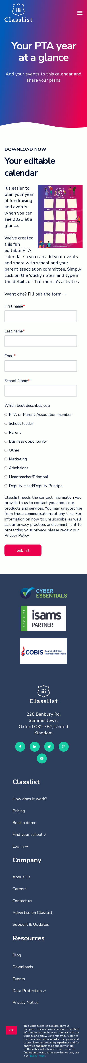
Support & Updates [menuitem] (30, 924)
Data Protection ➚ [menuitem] (29, 990)
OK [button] (11, 1030)
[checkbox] (42, 449)
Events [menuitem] (18, 979)
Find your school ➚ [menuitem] (29, 834)
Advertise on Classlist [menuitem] (32, 912)
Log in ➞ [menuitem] (20, 846)
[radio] (42, 414)
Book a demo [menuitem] (24, 822)
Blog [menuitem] (16, 955)
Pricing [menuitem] (18, 811)
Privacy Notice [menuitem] (25, 1002)
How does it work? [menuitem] (29, 799)
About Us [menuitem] (21, 877)
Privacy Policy (37, 1056)
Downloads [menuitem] (22, 967)
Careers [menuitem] (19, 888)
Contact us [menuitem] (22, 900)
